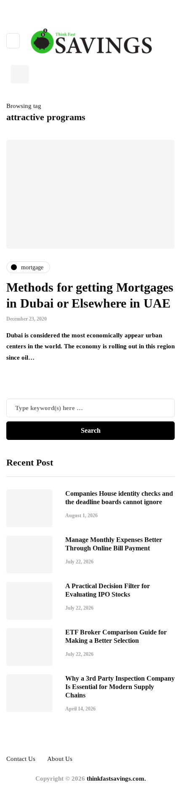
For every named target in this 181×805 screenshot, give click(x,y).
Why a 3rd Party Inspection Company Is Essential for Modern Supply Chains (120, 687)
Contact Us (20, 758)
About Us (59, 758)
